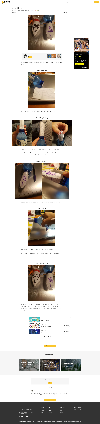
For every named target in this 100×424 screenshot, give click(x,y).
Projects (15, 2)
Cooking (49, 407)
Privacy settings (47, 421)
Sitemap (61, 412)
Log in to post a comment (50, 399)
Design (42, 410)
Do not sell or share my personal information (60, 421)
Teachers (26, 2)
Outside (49, 410)
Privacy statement (39, 421)
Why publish (62, 407)
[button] (71, 13)
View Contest (66, 319)
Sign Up (96, 2)
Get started (62, 409)
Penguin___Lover (16, 10)
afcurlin (35, 390)
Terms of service (32, 421)
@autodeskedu (78, 409)
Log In (91, 2)
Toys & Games (27, 10)
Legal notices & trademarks (75, 421)
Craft (42, 412)
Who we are (62, 414)
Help (61, 410)
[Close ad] (88, 39)
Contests (21, 2)
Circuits (42, 407)
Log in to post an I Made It (50, 345)
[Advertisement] (81, 53)
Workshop (43, 409)
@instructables (78, 407)
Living (22, 10)
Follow (29, 56)
